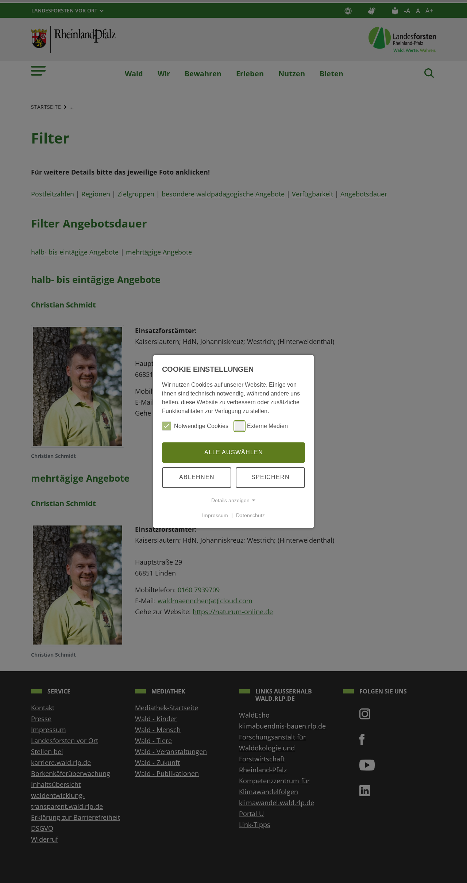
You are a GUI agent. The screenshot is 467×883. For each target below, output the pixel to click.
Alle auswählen (233, 452)
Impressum (215, 515)
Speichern (270, 477)
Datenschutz (250, 515)
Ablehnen (197, 477)
